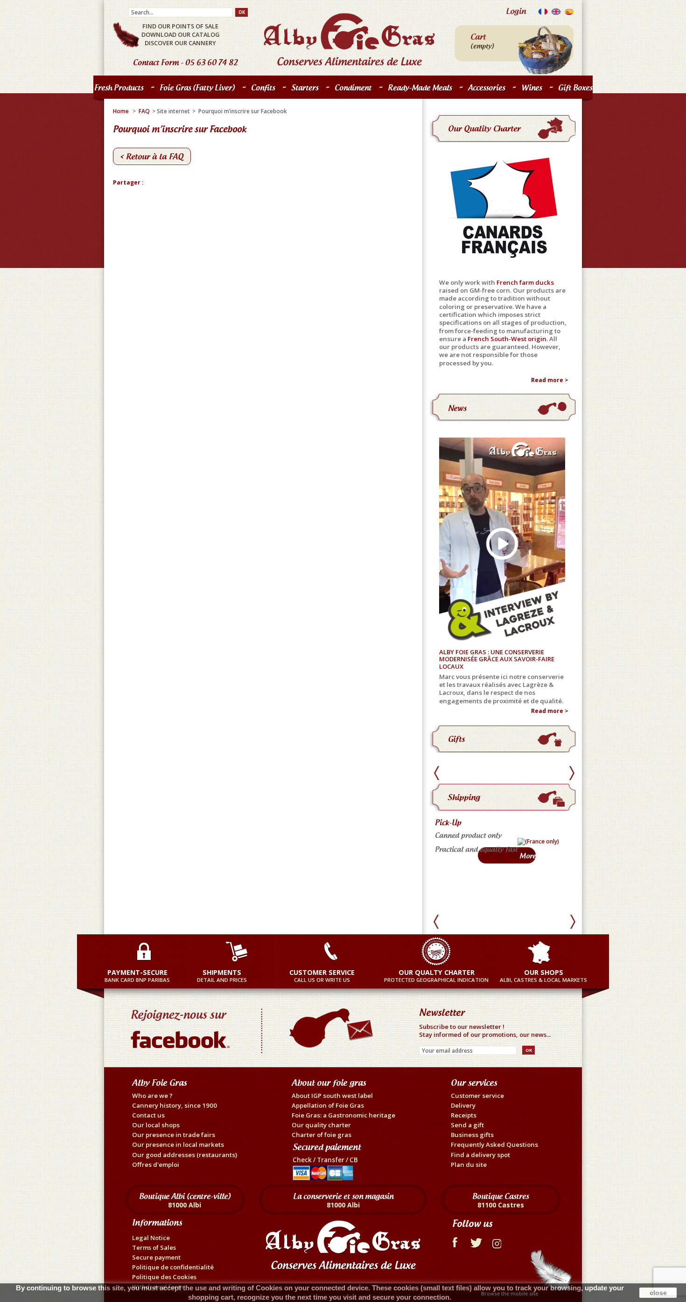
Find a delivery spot (480, 1155)
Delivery (463, 1105)
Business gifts (472, 1135)
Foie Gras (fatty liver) (195, 89)
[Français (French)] (543, 14)
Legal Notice (151, 1237)
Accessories (486, 87)
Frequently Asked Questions (494, 1144)
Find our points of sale (180, 26)
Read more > (549, 380)
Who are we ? (152, 1095)
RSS (498, 1241)
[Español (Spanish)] (569, 14)
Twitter (476, 1241)
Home (121, 111)
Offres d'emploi (155, 1164)
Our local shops (156, 1125)
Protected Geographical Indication (436, 975)
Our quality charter (484, 128)
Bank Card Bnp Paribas (137, 975)
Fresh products (116, 89)
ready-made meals (420, 87)
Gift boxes (575, 87)
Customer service (477, 1095)
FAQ (144, 111)
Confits (260, 89)
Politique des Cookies (164, 1277)
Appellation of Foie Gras (328, 1105)
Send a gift (467, 1125)
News (457, 408)
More (517, 860)
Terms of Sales (154, 1247)
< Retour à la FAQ (151, 156)
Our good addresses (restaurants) (184, 1155)
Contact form (156, 62)
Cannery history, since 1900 (174, 1105)
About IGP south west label (332, 1095)
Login (516, 11)
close (658, 1292)
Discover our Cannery (180, 43)
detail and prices (222, 975)
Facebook (454, 1241)
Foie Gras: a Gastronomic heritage (343, 1115)
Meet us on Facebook (182, 1026)
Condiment (353, 87)
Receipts (463, 1115)
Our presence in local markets (178, 1144)
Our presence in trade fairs (173, 1135)
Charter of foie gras (321, 1135)
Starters (302, 89)
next (571, 773)
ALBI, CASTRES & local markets (543, 975)
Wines (531, 87)
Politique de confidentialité (173, 1267)
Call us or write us (322, 975)
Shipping (464, 797)
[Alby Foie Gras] (349, 39)
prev (438, 773)
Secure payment (156, 1257)
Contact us (148, 1115)
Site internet (173, 111)
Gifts (456, 739)
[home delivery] (480, 846)
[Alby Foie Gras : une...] (505, 541)
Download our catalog (180, 34)
